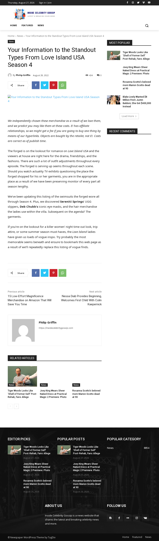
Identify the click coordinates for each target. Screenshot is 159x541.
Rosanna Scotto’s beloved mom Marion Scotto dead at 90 (86, 394)
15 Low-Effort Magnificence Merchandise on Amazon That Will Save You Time (29, 300)
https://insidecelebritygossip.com (56, 328)
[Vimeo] (143, 3)
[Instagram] (133, 3)
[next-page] (16, 406)
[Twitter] (138, 3)
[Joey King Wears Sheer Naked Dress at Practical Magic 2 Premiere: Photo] (54, 376)
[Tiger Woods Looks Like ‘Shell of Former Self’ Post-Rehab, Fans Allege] (22, 376)
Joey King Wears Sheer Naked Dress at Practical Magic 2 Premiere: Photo (53, 394)
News (20, 36)
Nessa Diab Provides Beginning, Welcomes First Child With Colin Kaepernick (81, 300)
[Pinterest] (53, 85)
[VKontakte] (145, 517)
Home (11, 36)
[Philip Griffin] (10, 75)
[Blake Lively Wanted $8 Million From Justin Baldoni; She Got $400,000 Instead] (113, 100)
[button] (146, 25)
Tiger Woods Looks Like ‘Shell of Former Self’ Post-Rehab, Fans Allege (22, 394)
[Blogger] (110, 517)
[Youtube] (149, 3)
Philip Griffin (23, 75)
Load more (128, 116)
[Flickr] (127, 517)
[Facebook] (127, 3)
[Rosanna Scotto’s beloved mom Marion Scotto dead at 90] (87, 376)
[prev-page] (10, 406)
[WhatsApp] (62, 85)
